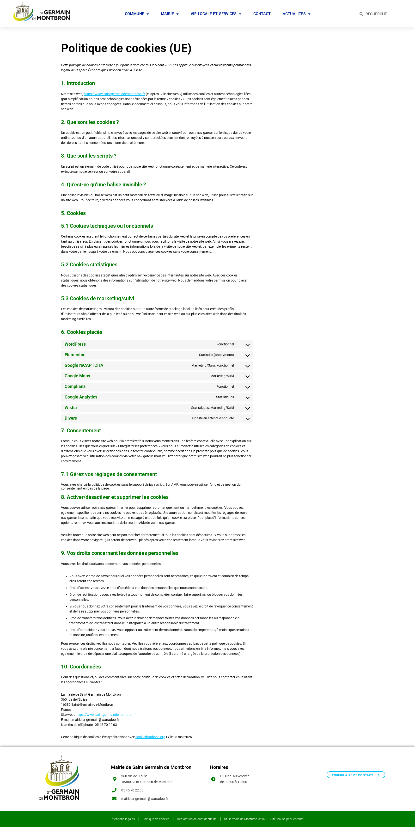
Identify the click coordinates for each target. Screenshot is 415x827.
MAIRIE (167, 14)
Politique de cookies (156, 819)
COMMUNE (134, 14)
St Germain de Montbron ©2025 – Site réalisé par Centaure (264, 819)
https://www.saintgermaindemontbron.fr (114, 94)
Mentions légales (123, 819)
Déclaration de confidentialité (197, 819)
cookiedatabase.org (150, 737)
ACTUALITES (294, 14)
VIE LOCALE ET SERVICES (214, 14)
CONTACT (262, 14)
